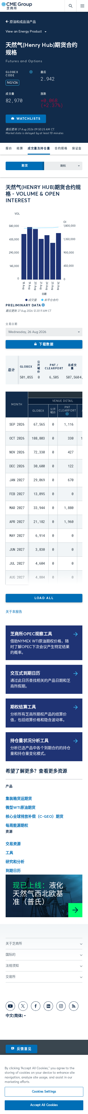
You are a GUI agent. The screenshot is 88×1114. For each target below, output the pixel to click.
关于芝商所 (14, 943)
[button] (26, 119)
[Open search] (70, 6)
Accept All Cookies (43, 1105)
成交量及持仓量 (39, 148)
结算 (20, 148)
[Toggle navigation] (82, 6)
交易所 (10, 976)
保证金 (77, 148)
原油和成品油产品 (23, 22)
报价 (9, 148)
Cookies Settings (44, 1091)
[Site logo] (17, 6)
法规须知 (12, 965)
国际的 (10, 954)
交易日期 (11, 324)
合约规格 (61, 148)
